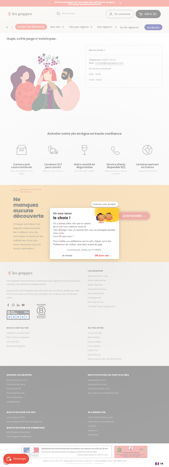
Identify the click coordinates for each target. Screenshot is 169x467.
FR (161, 463)
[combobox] (159, 463)
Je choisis (67, 255)
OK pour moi (102, 255)
